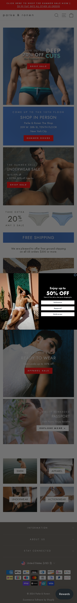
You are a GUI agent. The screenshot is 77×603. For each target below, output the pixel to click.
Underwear (57, 314)
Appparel (58, 308)
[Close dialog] (75, 275)
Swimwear (58, 302)
